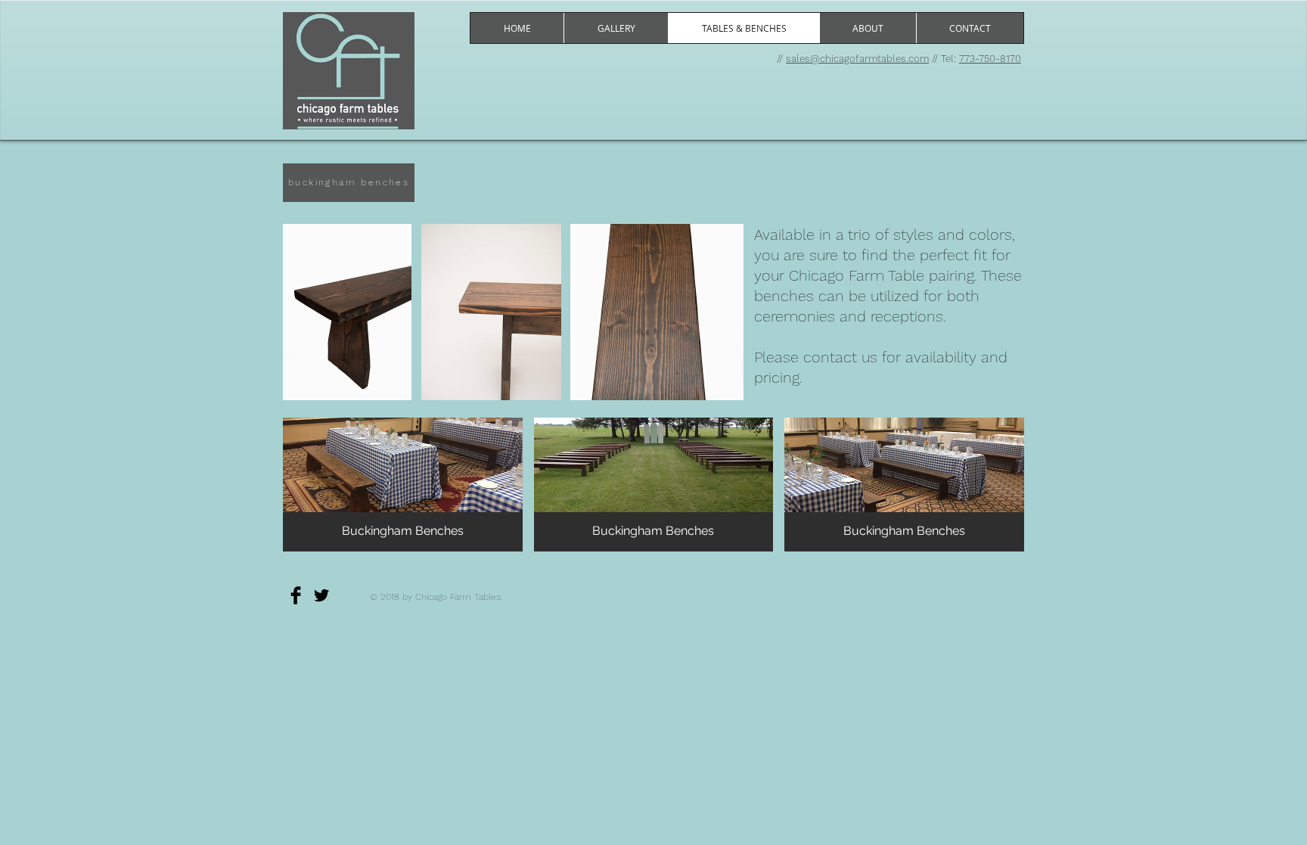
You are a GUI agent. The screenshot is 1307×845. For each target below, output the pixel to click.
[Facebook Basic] (296, 595)
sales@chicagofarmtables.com (857, 58)
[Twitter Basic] (321, 595)
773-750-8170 (990, 58)
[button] (403, 484)
